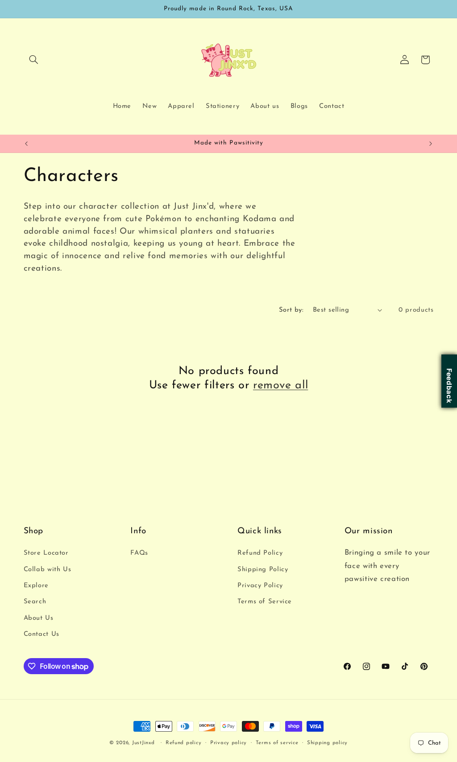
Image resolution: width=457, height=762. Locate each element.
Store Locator (46, 553)
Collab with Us (47, 569)
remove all (280, 385)
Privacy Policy (260, 585)
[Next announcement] (430, 143)
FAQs (139, 553)
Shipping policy (327, 743)
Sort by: (291, 310)
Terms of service (277, 743)
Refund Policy (260, 553)
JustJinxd (143, 743)
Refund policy (184, 743)
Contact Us (41, 634)
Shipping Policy (262, 569)
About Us (39, 618)
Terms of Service (264, 601)
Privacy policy (228, 743)
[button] (34, 59)
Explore (36, 585)
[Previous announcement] (26, 143)
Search (35, 601)
